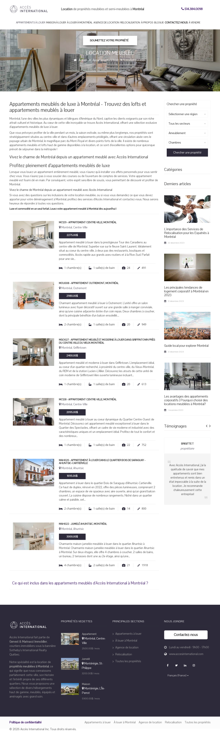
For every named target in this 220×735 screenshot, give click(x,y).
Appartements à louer (30, 22)
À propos (147, 22)
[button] (206, 425)
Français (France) (177, 675)
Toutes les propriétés (128, 661)
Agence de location (106, 22)
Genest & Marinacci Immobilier (28, 642)
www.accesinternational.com (186, 654)
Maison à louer (56, 22)
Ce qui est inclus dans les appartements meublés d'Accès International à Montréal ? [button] (80, 583)
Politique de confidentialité (25, 722)
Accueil (83, 60)
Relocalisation (130, 22)
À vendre (194, 22)
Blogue (159, 22)
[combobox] (187, 114)
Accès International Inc (34, 729)
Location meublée (135, 60)
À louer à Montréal (79, 22)
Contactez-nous (176, 22)
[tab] (84, 582)
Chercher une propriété (187, 153)
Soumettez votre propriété (109, 40)
